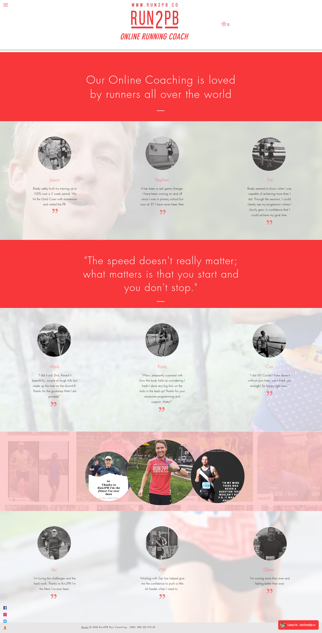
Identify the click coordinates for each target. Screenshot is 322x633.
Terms (85, 627)
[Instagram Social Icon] (5, 614)
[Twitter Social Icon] (5, 621)
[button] (5, 4)
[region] (108, 476)
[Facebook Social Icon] (5, 608)
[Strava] (5, 628)
